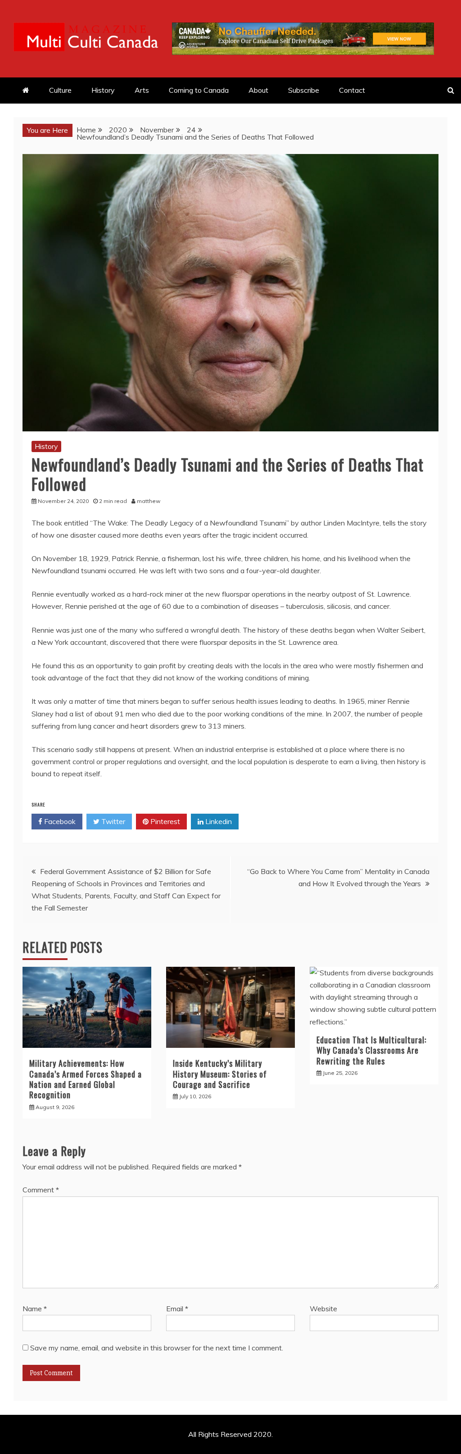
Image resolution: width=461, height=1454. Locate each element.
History (103, 90)
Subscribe (303, 90)
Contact (352, 90)
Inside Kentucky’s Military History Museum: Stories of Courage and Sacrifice (220, 1073)
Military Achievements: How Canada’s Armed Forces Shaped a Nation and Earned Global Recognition (85, 1079)
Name (35, 1308)
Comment (41, 1189)
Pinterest (164, 821)
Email (177, 1308)
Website (323, 1308)
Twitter (112, 821)
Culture (60, 90)
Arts (142, 90)
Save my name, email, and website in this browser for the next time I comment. (156, 1347)
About (258, 90)
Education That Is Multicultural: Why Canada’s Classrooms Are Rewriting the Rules (371, 1050)
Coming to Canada (199, 90)
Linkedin (217, 821)
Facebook (59, 821)
